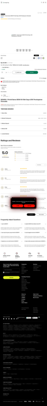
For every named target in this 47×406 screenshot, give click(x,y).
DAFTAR (29, 205)
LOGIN (17, 205)
